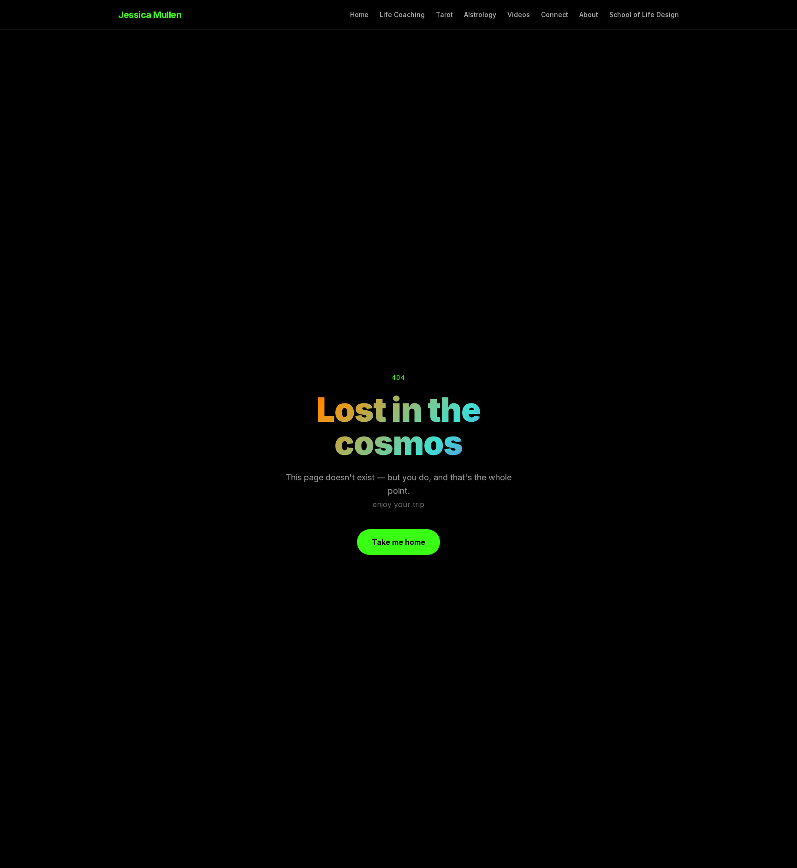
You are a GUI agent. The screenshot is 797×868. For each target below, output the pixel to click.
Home (359, 14)
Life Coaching (402, 14)
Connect (554, 14)
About (588, 14)
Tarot (444, 14)
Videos (518, 14)
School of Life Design (644, 14)
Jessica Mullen (149, 14)
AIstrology (480, 14)
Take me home (398, 542)
